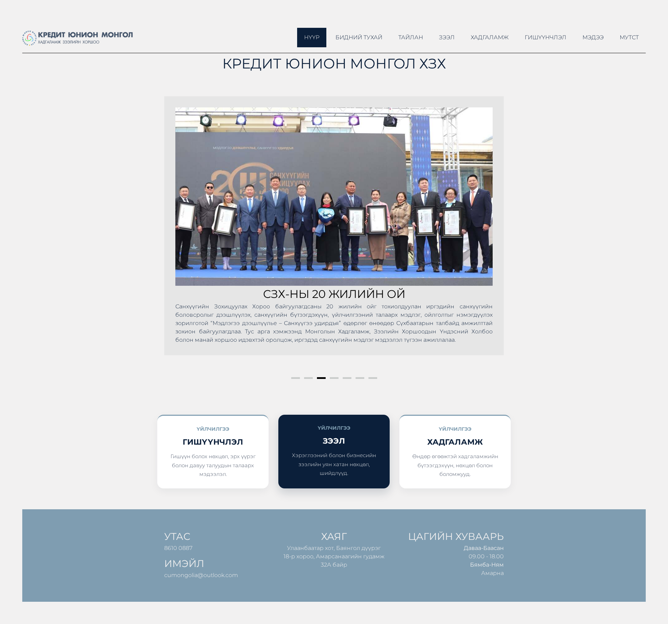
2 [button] (308, 378)
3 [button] (321, 378)
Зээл (447, 37)
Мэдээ (593, 37)
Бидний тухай (358, 37)
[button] (177, 234)
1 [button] (295, 378)
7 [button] (372, 378)
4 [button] (334, 378)
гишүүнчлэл (545, 37)
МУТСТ (629, 37)
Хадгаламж (490, 37)
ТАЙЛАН (410, 37)
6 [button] (360, 378)
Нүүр (311, 37)
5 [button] (347, 378)
